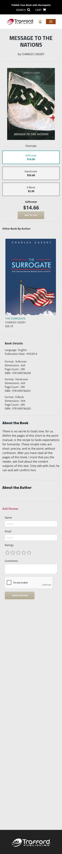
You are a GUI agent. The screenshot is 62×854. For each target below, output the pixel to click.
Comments (11, 561)
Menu (51, 21)
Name (8, 517)
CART (38, 10)
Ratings (9, 545)
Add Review (10, 509)
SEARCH (21, 10)
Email (8, 531)
